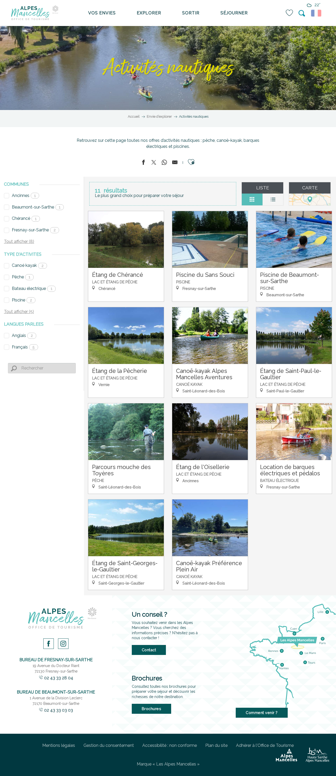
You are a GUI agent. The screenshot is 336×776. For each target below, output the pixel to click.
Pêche (21, 276)
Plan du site (216, 745)
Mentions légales (58, 745)
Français (23, 347)
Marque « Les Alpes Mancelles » (168, 764)
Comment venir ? (262, 712)
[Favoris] (289, 13)
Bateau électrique (32, 288)
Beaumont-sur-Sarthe (36, 207)
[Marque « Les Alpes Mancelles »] (286, 755)
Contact (149, 650)
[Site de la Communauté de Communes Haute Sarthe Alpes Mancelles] (317, 755)
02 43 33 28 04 (58, 677)
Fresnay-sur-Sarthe (34, 229)
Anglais (22, 335)
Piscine (22, 300)
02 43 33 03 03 (58, 710)
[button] (302, 13)
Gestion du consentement (108, 745)
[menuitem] (34, 13)
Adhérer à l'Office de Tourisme (265, 745)
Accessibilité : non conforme (169, 745)
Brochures (151, 708)
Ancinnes (24, 195)
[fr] (317, 13)
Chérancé (24, 218)
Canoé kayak (28, 265)
